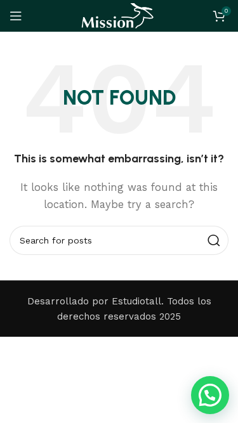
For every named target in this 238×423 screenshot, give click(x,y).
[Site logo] (118, 15)
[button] (210, 395)
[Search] (213, 240)
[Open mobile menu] (16, 16)
